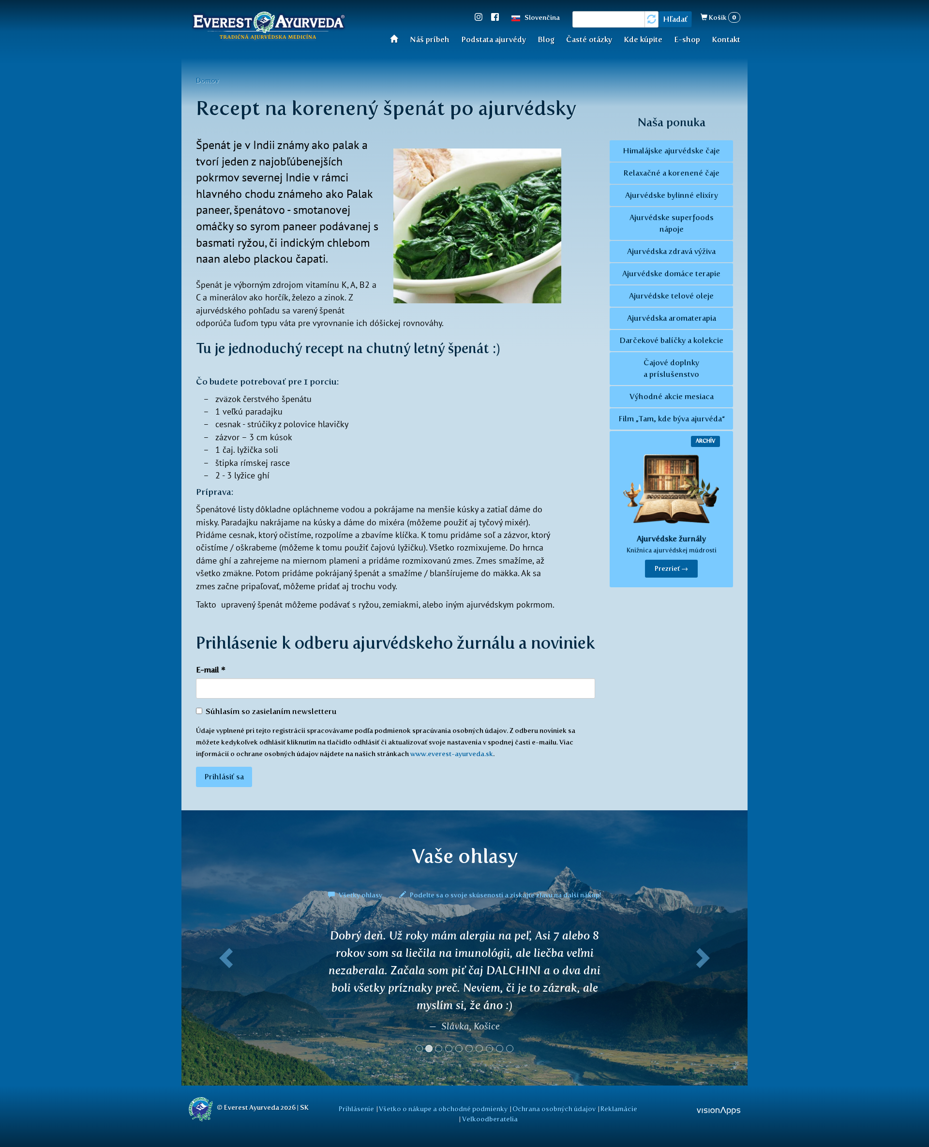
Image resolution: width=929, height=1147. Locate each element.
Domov (207, 80)
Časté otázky (589, 39)
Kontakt (726, 39)
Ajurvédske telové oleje (671, 295)
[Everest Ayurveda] (268, 27)
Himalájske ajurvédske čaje (671, 150)
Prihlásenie (356, 1109)
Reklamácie (618, 1109)
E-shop (687, 39)
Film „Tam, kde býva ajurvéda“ (671, 418)
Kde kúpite (643, 39)
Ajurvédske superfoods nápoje (671, 223)
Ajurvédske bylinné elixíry (671, 195)
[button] (224, 994)
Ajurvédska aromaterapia (671, 318)
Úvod (397, 38)
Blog (546, 39)
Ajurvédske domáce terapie (671, 273)
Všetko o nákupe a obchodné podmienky (443, 1109)
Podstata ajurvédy (493, 39)
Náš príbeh (430, 39)
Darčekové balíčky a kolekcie (671, 340)
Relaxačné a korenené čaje (671, 173)
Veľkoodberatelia (490, 1119)
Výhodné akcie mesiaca (671, 396)
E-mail (210, 669)
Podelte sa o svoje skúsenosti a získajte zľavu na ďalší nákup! (504, 895)
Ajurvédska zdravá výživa (671, 251)
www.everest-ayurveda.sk (451, 754)
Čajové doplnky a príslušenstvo (671, 368)
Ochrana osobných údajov (554, 1109)
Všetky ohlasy (360, 895)
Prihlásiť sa (224, 776)
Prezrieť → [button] (671, 569)
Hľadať (675, 19)
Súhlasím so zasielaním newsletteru (271, 711)
